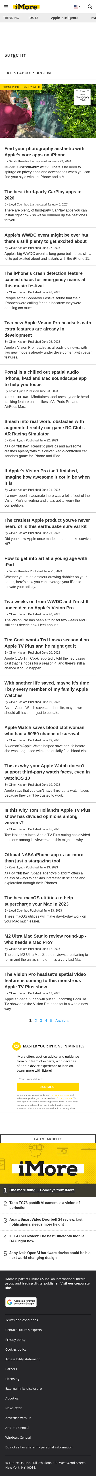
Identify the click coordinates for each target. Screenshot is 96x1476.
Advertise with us (18, 1418)
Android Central (17, 1428)
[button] (90, 6)
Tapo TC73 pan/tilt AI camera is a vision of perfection (44, 1205)
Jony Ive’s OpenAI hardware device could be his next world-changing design (49, 1255)
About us (12, 1398)
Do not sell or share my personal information (39, 1447)
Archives (62, 1021)
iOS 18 (33, 18)
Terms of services (60, 1094)
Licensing (12, 1379)
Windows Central (18, 1437)
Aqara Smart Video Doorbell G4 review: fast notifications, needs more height (45, 1222)
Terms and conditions (21, 1320)
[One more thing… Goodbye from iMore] (48, 1170)
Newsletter (13, 1408)
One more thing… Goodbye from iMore (42, 1190)
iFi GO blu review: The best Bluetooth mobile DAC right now (46, 1238)
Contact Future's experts (23, 1330)
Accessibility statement (22, 1359)
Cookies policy (15, 1349)
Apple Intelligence (64, 18)
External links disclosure (23, 1388)
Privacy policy (15, 1339)
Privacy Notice (64, 1098)
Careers (11, 1369)
